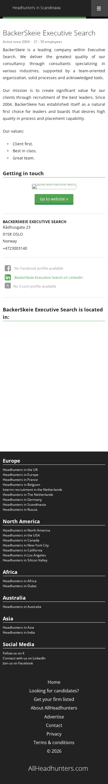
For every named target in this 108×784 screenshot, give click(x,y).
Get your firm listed (54, 699)
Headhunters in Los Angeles (24, 555)
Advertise (54, 717)
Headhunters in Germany (22, 499)
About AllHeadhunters (54, 708)
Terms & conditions (54, 742)
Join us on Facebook (18, 663)
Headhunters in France (20, 479)
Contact (54, 725)
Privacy (54, 734)
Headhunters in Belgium (21, 484)
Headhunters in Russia (20, 509)
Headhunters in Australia (22, 606)
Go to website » (54, 199)
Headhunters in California (22, 550)
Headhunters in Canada (21, 540)
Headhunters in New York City (26, 545)
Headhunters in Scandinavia (24, 504)
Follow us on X (13, 653)
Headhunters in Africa (20, 581)
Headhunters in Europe (20, 474)
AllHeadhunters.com (58, 768)
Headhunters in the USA (21, 535)
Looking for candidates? (54, 691)
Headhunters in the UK (20, 469)
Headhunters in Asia (18, 627)
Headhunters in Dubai (20, 586)
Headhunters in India (19, 632)
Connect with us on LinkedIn (24, 658)
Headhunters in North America (26, 530)
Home (54, 682)
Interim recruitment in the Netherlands (32, 489)
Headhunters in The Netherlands (28, 494)
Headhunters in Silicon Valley (25, 560)
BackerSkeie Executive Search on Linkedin (48, 277)
